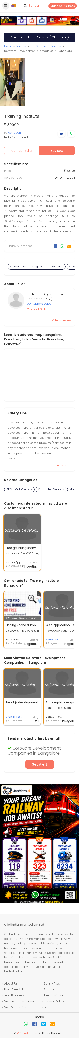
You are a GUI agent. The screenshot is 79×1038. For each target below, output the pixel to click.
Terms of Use (53, 995)
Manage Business (63, 6)
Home (8, 46)
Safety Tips (52, 983)
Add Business (14, 995)
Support (50, 989)
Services (21, 46)
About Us (11, 983)
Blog (47, 1007)
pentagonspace (39, 303)
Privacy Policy (54, 1001)
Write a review (61, 320)
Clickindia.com (27, 1033)
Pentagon (14, 133)
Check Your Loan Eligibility (38, 37)
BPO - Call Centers (19, 489)
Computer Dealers (51, 489)
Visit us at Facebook (19, 1001)
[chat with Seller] (61, 134)
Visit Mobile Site (15, 1007)
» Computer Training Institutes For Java (36, 266)
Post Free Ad (13, 989)
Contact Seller (21, 151)
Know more (63, 465)
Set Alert (39, 764)
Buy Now (57, 151)
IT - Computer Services (46, 46)
